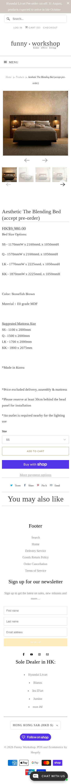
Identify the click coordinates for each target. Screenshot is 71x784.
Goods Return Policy (35, 557)
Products (20, 77)
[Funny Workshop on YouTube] (31, 654)
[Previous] (26, 160)
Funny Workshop (25, 747)
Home (35, 544)
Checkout (50, 27)
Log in (17, 27)
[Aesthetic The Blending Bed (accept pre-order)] (35, 123)
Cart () (34, 27)
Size (4, 431)
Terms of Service (35, 570)
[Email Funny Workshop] (47, 654)
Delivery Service (35, 550)
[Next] (44, 160)
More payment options (35, 475)
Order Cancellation (35, 564)
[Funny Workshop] (35, 45)
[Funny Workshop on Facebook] (23, 654)
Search (35, 537)
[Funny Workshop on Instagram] (39, 654)
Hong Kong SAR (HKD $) (33, 725)
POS (39, 747)
